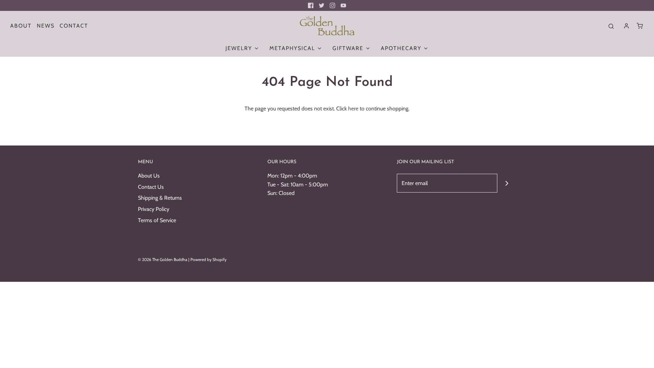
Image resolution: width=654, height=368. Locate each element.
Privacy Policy (153, 209)
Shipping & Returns (160, 198)
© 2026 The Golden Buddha (163, 259)
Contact (74, 25)
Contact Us (151, 187)
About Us (149, 175)
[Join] (506, 183)
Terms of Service (157, 220)
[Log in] (626, 26)
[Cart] (640, 26)
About (21, 25)
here (353, 108)
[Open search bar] (611, 26)
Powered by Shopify (208, 259)
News (45, 25)
